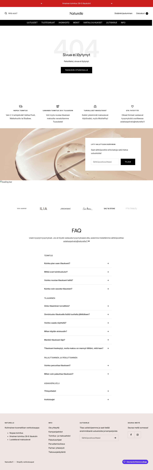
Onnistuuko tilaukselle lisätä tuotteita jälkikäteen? (67, 314)
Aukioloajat (49, 399)
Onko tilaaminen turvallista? (57, 306)
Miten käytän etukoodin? (55, 331)
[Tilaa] (115, 438)
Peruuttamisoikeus (57, 444)
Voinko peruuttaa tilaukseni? (57, 365)
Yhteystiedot (50, 391)
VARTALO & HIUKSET (92, 22)
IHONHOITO (64, 22)
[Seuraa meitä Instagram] (137, 434)
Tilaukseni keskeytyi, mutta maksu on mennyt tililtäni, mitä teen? (73, 348)
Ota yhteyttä (54, 427)
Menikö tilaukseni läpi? (54, 340)
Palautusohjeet (55, 440)
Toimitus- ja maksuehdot (59, 436)
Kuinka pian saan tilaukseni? (57, 263)
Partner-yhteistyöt (56, 448)
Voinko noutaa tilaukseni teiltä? (58, 280)
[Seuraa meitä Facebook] (131, 434)
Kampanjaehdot (56, 432)
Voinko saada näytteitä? (55, 323)
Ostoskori (141, 13)
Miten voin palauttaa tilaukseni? (58, 374)
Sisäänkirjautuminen (123, 13)
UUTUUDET (32, 22)
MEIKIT (76, 22)
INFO (123, 22)
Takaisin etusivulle (76, 70)
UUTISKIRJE (111, 22)
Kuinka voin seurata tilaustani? (58, 289)
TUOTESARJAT (48, 22)
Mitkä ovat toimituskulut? (56, 272)
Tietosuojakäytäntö (57, 452)
